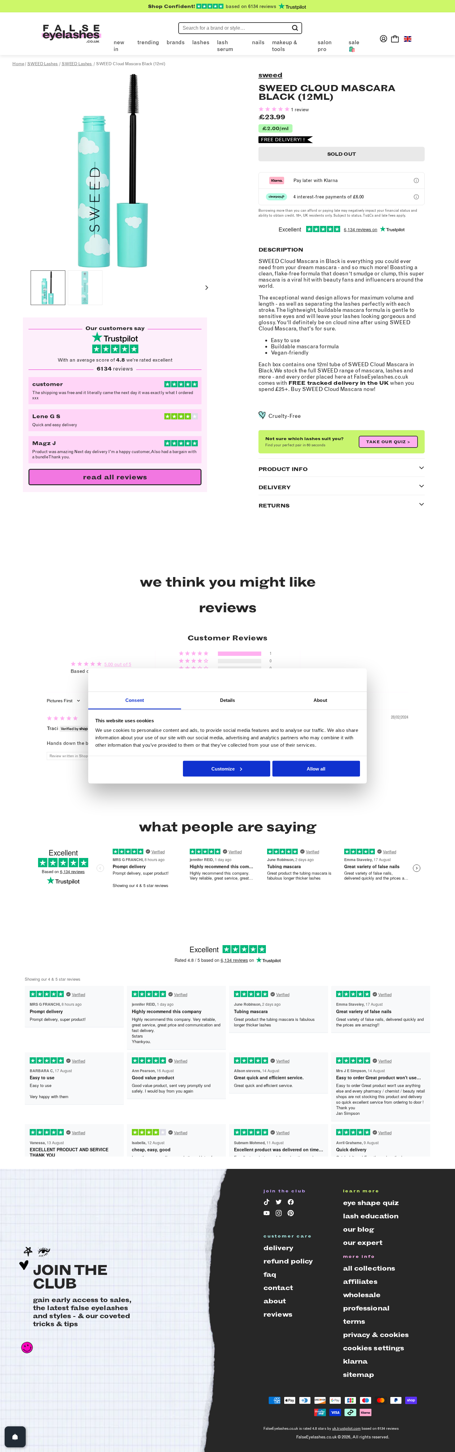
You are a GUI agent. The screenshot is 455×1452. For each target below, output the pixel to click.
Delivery (278, 1248)
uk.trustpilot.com (346, 1428)
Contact (278, 1288)
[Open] (15, 1436)
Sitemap (358, 1374)
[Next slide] (206, 288)
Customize (223, 768)
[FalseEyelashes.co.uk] (71, 38)
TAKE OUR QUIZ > (388, 441)
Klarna (355, 1361)
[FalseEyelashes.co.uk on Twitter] (279, 1203)
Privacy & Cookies (376, 1335)
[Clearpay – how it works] (416, 197)
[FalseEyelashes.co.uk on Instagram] (279, 1214)
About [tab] (320, 700)
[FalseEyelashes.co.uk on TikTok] (267, 1203)
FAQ (269, 1274)
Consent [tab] (134, 700)
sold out (341, 154)
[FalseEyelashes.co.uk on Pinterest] (292, 1214)
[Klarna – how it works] (416, 180)
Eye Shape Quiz (371, 1203)
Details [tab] (227, 700)
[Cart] (395, 38)
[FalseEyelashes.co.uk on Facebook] (292, 1203)
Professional (366, 1308)
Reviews (277, 1314)
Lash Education (371, 1216)
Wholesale (362, 1295)
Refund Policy (288, 1261)
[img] (62, 719)
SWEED (270, 75)
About (274, 1301)
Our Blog (358, 1229)
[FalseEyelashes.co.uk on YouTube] (267, 1214)
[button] (48, 287)
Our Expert (362, 1242)
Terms (354, 1321)
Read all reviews (115, 477)
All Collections (369, 1268)
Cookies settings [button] (373, 1348)
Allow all (316, 768)
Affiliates (360, 1281)
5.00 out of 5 (117, 664)
